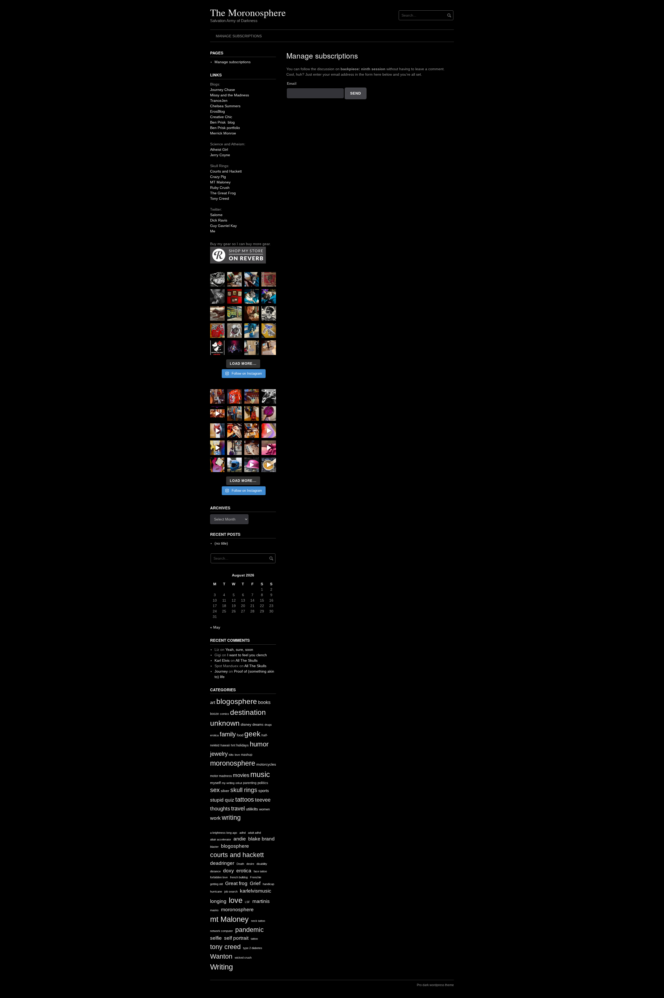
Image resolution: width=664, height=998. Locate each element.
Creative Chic (221, 117)
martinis (261, 901)
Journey (221, 671)
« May (215, 627)
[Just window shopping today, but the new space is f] (234, 313)
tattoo (254, 938)
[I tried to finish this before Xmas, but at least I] (217, 430)
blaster (214, 846)
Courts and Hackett (226, 171)
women (264, 809)
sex (215, 790)
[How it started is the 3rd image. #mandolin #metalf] (234, 447)
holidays (242, 745)
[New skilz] (234, 430)
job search (231, 891)
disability (262, 863)
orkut (239, 783)
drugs (268, 724)
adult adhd (254, 832)
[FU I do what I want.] (268, 347)
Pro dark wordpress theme (435, 985)
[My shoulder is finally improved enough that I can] (217, 396)
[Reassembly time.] (251, 447)
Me (212, 231)
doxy (228, 870)
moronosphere (232, 763)
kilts (231, 754)
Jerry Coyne (220, 155)
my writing (228, 783)
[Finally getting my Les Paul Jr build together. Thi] (251, 430)
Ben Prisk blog (222, 122)
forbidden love (219, 877)
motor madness (221, 776)
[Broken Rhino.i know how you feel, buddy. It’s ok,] (251, 330)
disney (246, 724)
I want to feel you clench (247, 655)
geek (252, 734)
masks (214, 910)
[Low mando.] (268, 396)
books (264, 702)
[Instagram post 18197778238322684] (268, 296)
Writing (221, 967)
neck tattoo (258, 920)
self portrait (236, 938)
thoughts (220, 808)
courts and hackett (237, 854)
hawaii (225, 745)
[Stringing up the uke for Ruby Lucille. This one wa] (217, 465)
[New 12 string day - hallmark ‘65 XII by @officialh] (234, 413)
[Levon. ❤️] (251, 313)
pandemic (249, 929)
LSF (247, 901)
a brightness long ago (223, 832)
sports (263, 790)
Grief (255, 883)
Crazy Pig (218, 177)
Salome (216, 215)
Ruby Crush (220, 188)
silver (225, 791)
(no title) (221, 543)
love (237, 754)
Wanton (221, 956)
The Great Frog (223, 193)
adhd (242, 832)
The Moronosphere (248, 12)
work (215, 818)
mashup (246, 755)
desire (250, 863)
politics (263, 783)
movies (241, 775)
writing (231, 817)
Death (240, 863)
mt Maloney (229, 919)
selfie (216, 938)
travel (238, 808)
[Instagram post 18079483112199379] (217, 413)
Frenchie (255, 877)
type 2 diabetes (252, 948)
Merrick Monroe (223, 133)
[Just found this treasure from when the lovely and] (268, 330)
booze (214, 714)
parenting (250, 783)
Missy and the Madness (229, 95)
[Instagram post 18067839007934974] (251, 465)
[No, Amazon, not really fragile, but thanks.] (234, 396)
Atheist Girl (219, 149)
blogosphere (236, 701)
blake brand (261, 839)
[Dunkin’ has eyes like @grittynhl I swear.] (234, 330)
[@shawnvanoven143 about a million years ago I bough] (234, 296)
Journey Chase (222, 90)
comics (224, 713)
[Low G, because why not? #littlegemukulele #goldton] (268, 413)
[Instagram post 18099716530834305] (251, 296)
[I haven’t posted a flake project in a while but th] (234, 465)
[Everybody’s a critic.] (251, 279)
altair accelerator (220, 839)
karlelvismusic (255, 891)
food (240, 735)
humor (259, 744)
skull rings (243, 790)
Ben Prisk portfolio (225, 128)
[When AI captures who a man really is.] (268, 313)
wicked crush (243, 957)
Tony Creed (219, 198)
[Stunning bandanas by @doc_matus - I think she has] (217, 330)
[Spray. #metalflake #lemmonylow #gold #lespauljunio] (217, 447)
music (260, 774)
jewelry (219, 754)
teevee (263, 800)
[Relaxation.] (217, 296)
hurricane (216, 891)
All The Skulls (247, 660)
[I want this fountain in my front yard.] (217, 313)
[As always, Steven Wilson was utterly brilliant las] (234, 347)
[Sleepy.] (234, 279)
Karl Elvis (222, 660)
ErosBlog (217, 111)
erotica (214, 735)
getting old (216, 884)
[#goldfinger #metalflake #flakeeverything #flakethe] (268, 465)
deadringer (222, 863)
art (212, 702)
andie (239, 839)
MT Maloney (220, 182)
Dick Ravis (218, 220)
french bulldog (239, 877)
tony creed (225, 946)
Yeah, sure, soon (239, 649)
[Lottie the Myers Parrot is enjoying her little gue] (268, 279)
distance (215, 871)
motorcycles (266, 764)
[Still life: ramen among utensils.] (217, 279)
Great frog (236, 883)
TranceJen (218, 100)
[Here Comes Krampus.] (268, 430)
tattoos (244, 799)
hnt (233, 745)
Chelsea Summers (225, 106)
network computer (221, 930)
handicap (268, 884)
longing (218, 901)
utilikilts (252, 809)
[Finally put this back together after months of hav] (251, 413)
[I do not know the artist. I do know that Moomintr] (217, 347)
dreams (258, 724)
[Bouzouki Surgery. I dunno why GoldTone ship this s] (251, 396)
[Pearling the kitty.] (268, 447)
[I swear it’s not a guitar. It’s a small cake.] (251, 347)
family (228, 734)
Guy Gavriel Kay (223, 226)
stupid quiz (222, 800)
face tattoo (260, 871)
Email (291, 83)
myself (215, 783)
